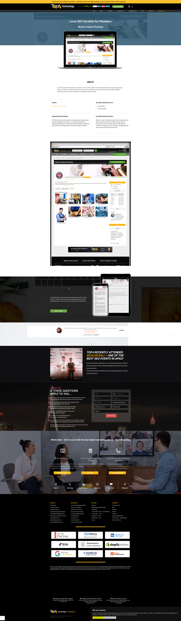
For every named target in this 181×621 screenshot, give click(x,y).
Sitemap (93, 505)
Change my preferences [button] (109, 617)
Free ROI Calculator (75, 520)
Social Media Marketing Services (57, 513)
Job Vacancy (94, 509)
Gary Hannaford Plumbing (94, 336)
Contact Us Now (117, 473)
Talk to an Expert (62, 473)
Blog (142, 11)
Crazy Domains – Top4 (97, 513)
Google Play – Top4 (96, 515)
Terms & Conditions (116, 520)
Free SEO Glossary (75, 515)
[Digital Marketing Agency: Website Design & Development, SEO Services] (63, 6)
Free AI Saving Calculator (76, 522)
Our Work (150, 11)
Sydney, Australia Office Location (63, 598)
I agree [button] (95, 617)
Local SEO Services (54, 507)
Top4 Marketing (61, 616)
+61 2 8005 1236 (63, 601)
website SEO (58, 568)
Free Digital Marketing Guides (77, 513)
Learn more (122, 1)
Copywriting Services (55, 518)
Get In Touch (59, 311)
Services (110, 11)
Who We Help (120, 11)
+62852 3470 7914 (90, 603)
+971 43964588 (118, 603)
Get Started (118, 6)
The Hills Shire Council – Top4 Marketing (101, 511)
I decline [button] (100, 617)
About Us (114, 511)
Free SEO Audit (74, 518)
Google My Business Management (57, 511)
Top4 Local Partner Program (77, 511)
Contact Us (161, 11)
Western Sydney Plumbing (59, 106)
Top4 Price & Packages (76, 507)
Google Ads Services (54, 509)
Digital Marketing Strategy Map (98, 507)
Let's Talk (90, 473)
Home (94, 11)
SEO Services (53, 505)
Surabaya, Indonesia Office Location (91, 598)
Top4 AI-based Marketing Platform (78, 505)
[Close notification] (144, 2)
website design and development (119, 566)
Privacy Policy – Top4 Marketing (119, 518)
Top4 (63, 569)
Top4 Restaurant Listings (76, 509)
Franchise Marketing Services (56, 522)
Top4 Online (69, 616)
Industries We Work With (117, 515)
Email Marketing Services (55, 520)
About (101, 11)
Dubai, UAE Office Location (118, 598)
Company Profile (133, 11)
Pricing (93, 520)
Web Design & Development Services (58, 515)
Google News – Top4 (96, 518)
